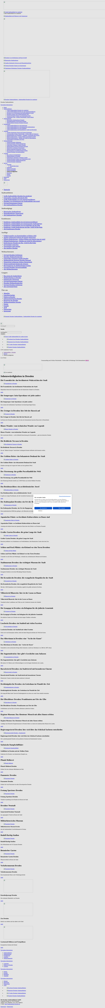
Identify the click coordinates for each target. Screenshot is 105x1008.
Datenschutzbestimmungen (65, 496)
